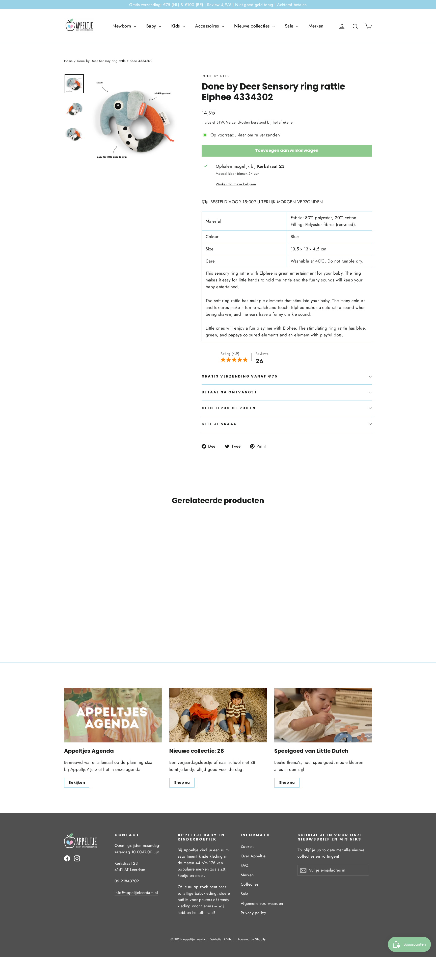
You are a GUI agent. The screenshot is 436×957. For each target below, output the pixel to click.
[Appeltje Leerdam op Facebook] (67, 858)
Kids (176, 26)
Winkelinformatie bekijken (236, 184)
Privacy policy (253, 913)
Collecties (249, 884)
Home (68, 61)
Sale (290, 26)
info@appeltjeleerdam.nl (136, 892)
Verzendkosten (238, 122)
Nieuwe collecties (252, 26)
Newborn (122, 26)
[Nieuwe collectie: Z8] (218, 715)
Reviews (262, 353)
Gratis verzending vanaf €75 (240, 376)
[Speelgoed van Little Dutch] (323, 715)
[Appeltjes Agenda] (113, 715)
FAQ (244, 865)
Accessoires (207, 26)
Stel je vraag (219, 424)
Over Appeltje (253, 856)
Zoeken (247, 846)
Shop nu (182, 782)
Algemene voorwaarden (262, 903)
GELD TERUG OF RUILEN (229, 408)
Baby (151, 26)
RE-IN (228, 939)
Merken (316, 26)
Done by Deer (216, 76)
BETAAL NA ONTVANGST (229, 392)
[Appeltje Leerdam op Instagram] (77, 858)
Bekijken (76, 782)
